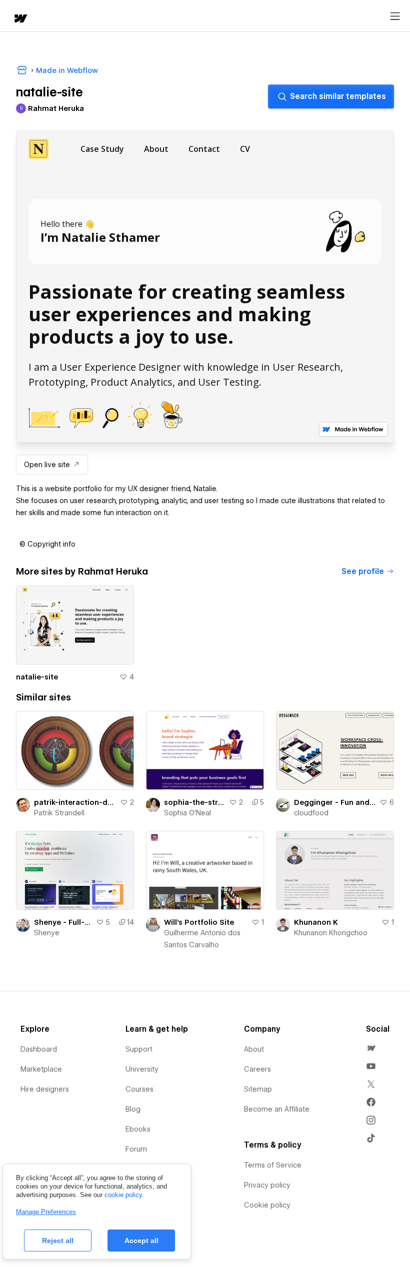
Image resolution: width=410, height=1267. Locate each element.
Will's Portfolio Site (199, 922)
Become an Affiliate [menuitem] (277, 1109)
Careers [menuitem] (257, 1069)
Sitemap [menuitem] (258, 1089)
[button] (47, 544)
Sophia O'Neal (187, 813)
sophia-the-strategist (194, 802)
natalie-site (37, 677)
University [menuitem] (142, 1069)
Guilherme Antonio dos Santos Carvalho (202, 939)
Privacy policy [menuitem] (267, 1185)
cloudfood (311, 813)
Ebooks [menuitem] (138, 1129)
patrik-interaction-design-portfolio (75, 802)
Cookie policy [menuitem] (267, 1205)
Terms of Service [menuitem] (273, 1165)
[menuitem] (371, 1048)
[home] (20, 19)
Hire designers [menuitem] (44, 1089)
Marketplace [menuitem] (41, 1069)
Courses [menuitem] (140, 1089)
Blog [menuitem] (133, 1109)
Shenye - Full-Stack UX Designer (63, 922)
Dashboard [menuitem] (38, 1049)
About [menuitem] (254, 1049)
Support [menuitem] (139, 1049)
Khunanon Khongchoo (331, 933)
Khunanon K (316, 922)
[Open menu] (395, 16)
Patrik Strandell (59, 813)
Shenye (47, 933)
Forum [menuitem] (136, 1149)
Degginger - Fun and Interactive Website (335, 802)
